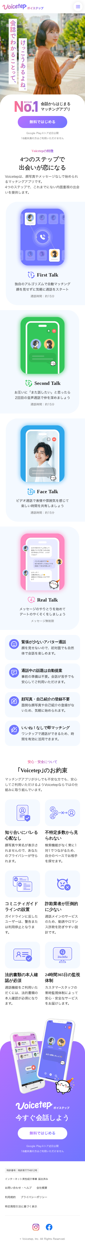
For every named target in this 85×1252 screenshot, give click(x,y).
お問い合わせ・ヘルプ (18, 1188)
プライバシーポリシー (34, 1197)
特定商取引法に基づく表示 (21, 1206)
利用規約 (10, 1197)
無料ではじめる (42, 122)
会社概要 (42, 1188)
